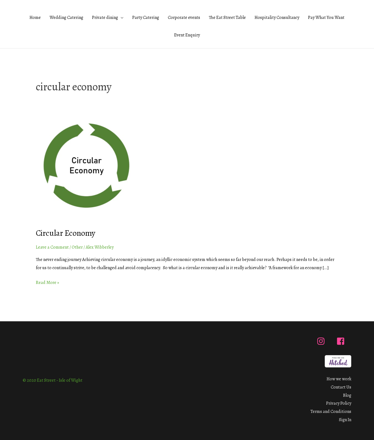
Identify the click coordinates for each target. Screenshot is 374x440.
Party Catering (145, 18)
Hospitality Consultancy (277, 18)
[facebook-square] (341, 341)
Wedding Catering (66, 18)
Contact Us (341, 387)
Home (35, 18)
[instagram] (322, 341)
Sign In (345, 420)
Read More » (47, 282)
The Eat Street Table (227, 18)
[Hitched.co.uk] (338, 361)
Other (77, 247)
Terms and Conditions (330, 412)
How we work (339, 379)
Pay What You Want (326, 18)
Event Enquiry (187, 35)
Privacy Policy (338, 403)
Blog (347, 395)
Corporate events (184, 18)
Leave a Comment (52, 247)
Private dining (105, 18)
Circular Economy (65, 233)
